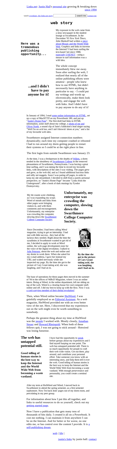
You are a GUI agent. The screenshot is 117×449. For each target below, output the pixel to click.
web (55, 433)
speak (80, 338)
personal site (60, 6)
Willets (76, 158)
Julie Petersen (33, 251)
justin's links (65, 439)
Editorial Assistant (65, 299)
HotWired (70, 296)
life (61, 433)
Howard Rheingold (49, 324)
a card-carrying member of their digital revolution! (50, 290)
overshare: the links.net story (41, 16)
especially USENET (65, 54)
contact (93, 439)
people (39, 321)
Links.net (32, 6)
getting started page (37, 405)
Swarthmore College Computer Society (42, 218)
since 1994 (91, 9)
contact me (92, 16)
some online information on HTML (69, 115)
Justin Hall (44, 6)
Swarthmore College (62, 161)
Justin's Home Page (37, 121)
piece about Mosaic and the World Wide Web (72, 44)
